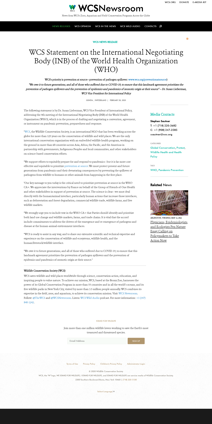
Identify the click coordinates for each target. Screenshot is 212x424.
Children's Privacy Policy (111, 364)
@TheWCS (39, 298)
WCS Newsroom (128, 293)
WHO (153, 170)
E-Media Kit (199, 2)
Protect (181, 147)
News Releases (61, 26)
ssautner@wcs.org (161, 134)
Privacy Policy (89, 364)
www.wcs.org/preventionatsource (147, 79)
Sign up (136, 341)
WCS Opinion (83, 26)
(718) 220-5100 (130, 380)
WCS (27, 131)
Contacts (150, 26)
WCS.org (170, 2)
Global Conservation (162, 147)
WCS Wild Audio (130, 26)
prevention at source (76, 166)
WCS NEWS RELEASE (105, 41)
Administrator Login (136, 364)
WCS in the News (105, 26)
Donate (184, 2)
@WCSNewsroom (61, 298)
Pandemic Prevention (171, 170)
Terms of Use (72, 364)
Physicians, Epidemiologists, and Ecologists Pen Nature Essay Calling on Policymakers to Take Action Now (169, 231)
